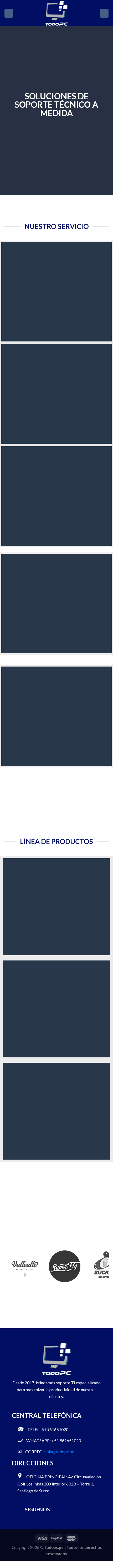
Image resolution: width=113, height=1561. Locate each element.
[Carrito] (104, 13)
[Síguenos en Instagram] (66, 1509)
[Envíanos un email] (75, 1509)
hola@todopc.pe (59, 1451)
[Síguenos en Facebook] (57, 1509)
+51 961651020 (53, 1429)
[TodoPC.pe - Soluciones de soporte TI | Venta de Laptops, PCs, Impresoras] (57, 13)
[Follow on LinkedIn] (84, 1509)
